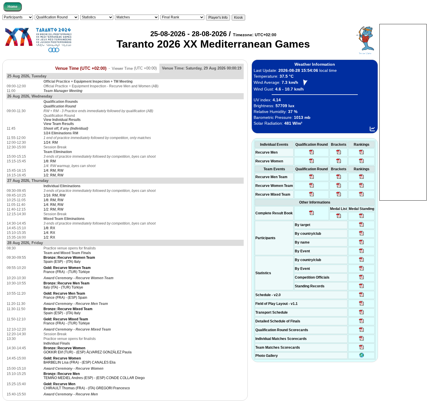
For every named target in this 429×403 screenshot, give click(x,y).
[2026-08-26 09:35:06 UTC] (311, 196)
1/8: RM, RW (53, 200)
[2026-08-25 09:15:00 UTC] (361, 305)
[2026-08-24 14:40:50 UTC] (361, 235)
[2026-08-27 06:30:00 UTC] (361, 296)
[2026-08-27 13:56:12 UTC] (361, 323)
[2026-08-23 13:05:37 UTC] (361, 226)
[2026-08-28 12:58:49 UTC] (339, 163)
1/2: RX (49, 237)
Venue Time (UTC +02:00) (81, 68)
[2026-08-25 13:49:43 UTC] (361, 279)
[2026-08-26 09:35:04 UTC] (311, 178)
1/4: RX (49, 233)
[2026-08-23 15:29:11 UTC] (361, 288)
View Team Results (58, 124)
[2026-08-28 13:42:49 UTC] (361, 349)
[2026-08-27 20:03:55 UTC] (361, 314)
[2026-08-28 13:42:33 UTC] (361, 340)
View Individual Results (62, 120)
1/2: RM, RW (53, 175)
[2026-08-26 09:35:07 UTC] (311, 187)
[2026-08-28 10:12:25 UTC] (339, 196)
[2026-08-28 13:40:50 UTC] (311, 215)
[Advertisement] (403, 111)
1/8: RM (49, 161)
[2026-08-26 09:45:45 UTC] (361, 331)
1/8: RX (49, 228)
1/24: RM (50, 142)
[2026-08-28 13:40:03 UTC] (339, 154)
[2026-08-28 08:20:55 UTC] (339, 187)
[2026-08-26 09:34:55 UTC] (311, 154)
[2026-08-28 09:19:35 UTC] (339, 178)
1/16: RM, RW (54, 195)
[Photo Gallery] (361, 356)
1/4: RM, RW (53, 171)
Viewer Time (134, 68)
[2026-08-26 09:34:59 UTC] (311, 163)
